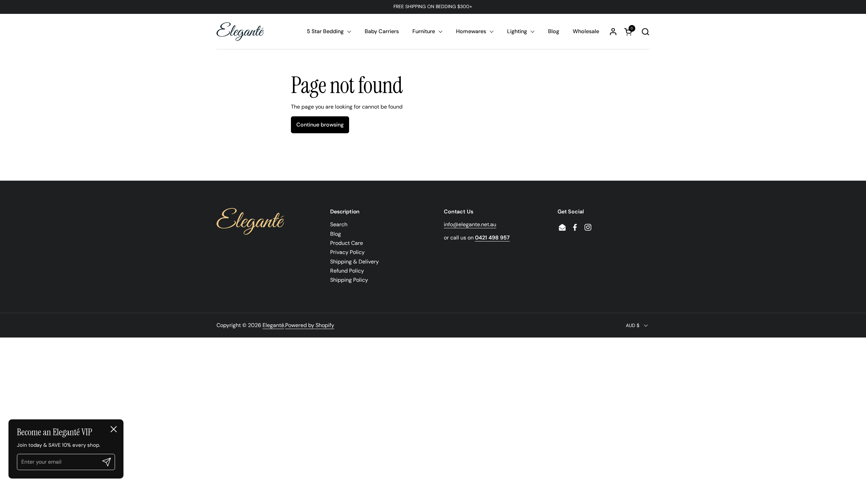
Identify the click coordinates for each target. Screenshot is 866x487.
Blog (335, 233)
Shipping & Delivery (354, 261)
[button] (645, 31)
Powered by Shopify (309, 325)
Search (338, 224)
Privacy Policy (347, 252)
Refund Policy (347, 270)
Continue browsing (320, 124)
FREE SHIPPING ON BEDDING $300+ (432, 6)
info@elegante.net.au (470, 224)
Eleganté (273, 325)
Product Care (346, 243)
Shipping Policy (349, 279)
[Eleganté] (240, 31)
